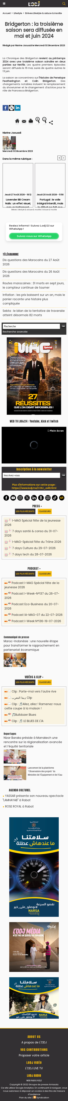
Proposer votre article (34, 838)
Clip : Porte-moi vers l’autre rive (34, 617)
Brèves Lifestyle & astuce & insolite (43, 13)
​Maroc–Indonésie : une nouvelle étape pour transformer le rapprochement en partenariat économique (31, 571)
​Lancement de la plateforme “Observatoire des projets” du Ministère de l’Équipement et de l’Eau (45, 697)
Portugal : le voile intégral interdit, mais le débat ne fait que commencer (50, 202)
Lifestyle (18, 13)
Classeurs (45, 437)
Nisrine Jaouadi (23, 45)
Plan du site (25, 880)
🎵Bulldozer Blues (24, 640)
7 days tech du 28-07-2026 (32, 480)
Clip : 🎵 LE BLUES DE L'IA (27, 647)
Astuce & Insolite (49, 209)
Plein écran (57, 356)
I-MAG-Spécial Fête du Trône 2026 (36, 467)
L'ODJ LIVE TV (34, 851)
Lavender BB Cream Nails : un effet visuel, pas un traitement (18, 202)
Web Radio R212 (34, 863)
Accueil (7, 13)
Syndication (42, 880)
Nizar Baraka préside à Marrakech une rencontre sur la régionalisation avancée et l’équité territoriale (33, 667)
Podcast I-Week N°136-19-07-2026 (36, 547)
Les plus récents (25, 437)
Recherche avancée (15, 331)
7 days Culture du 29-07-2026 (34, 474)
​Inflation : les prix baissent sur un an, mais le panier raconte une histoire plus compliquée (34, 299)
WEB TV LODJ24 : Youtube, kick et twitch (34, 347)
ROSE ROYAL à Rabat (19, 732)
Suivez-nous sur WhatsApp (34, 236)
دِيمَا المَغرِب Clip (22, 623)
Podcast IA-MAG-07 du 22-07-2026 (37, 540)
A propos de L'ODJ (34, 825)
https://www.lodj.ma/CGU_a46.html (34, 413)
